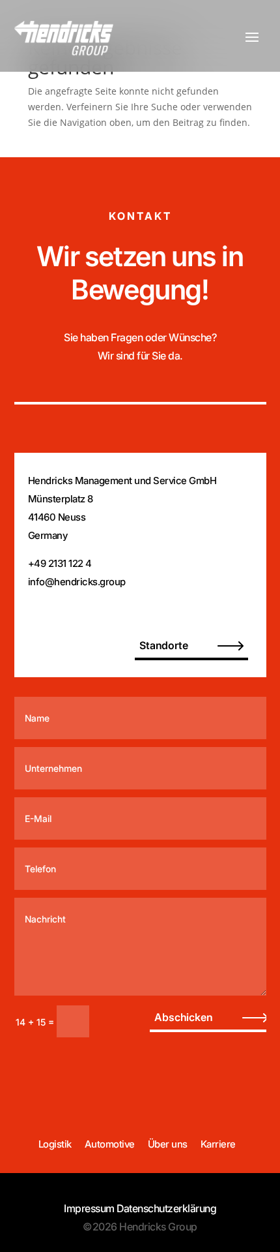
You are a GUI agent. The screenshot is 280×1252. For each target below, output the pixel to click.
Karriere (218, 1144)
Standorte (163, 645)
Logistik (55, 1144)
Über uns (168, 1144)
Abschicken (183, 1017)
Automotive (110, 1144)
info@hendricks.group (77, 581)
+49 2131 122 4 (60, 563)
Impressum (89, 1208)
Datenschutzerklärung (166, 1208)
